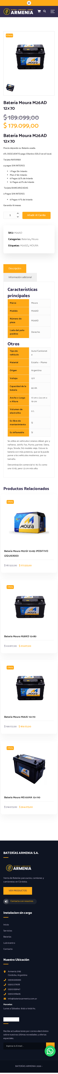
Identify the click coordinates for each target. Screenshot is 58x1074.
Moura (34, 239)
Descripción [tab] (15, 268)
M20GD (24, 245)
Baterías (26, 239)
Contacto (8, 949)
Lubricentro (9, 943)
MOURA (34, 245)
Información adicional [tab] (20, 277)
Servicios (7, 931)
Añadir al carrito (36, 215)
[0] (39, 12)
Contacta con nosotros (21, 901)
